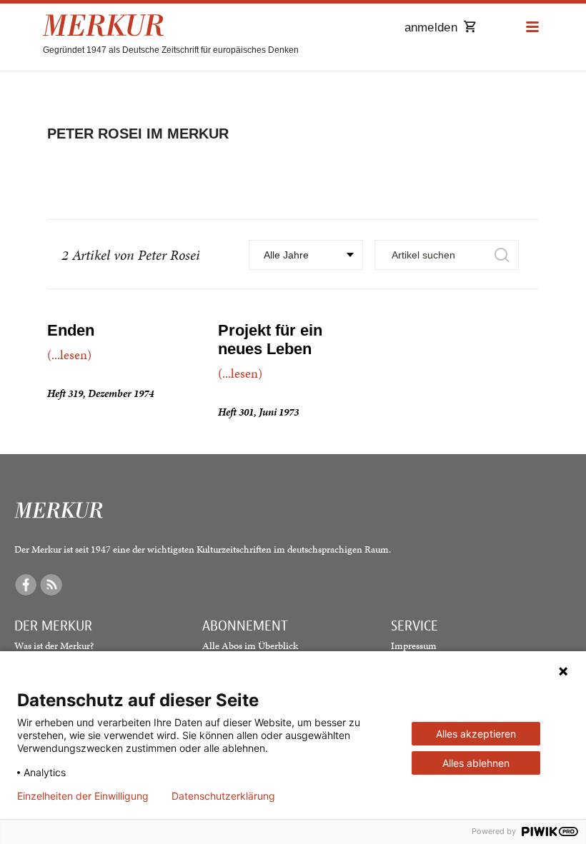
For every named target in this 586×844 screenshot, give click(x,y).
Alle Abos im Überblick (250, 646)
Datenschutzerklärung (223, 796)
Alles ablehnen (476, 763)
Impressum (414, 646)
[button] (532, 27)
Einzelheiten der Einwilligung (83, 796)
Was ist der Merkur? (54, 646)
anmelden (430, 27)
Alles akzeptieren (476, 734)
